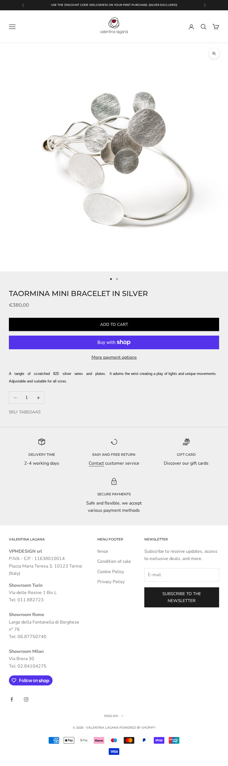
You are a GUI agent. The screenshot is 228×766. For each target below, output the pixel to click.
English (111, 716)
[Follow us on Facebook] (11, 699)
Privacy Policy (111, 582)
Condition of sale (114, 561)
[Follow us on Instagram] (26, 699)
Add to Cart (114, 324)
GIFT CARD (186, 454)
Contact (96, 463)
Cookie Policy (110, 572)
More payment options (114, 357)
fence (102, 551)
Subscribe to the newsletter (181, 597)
